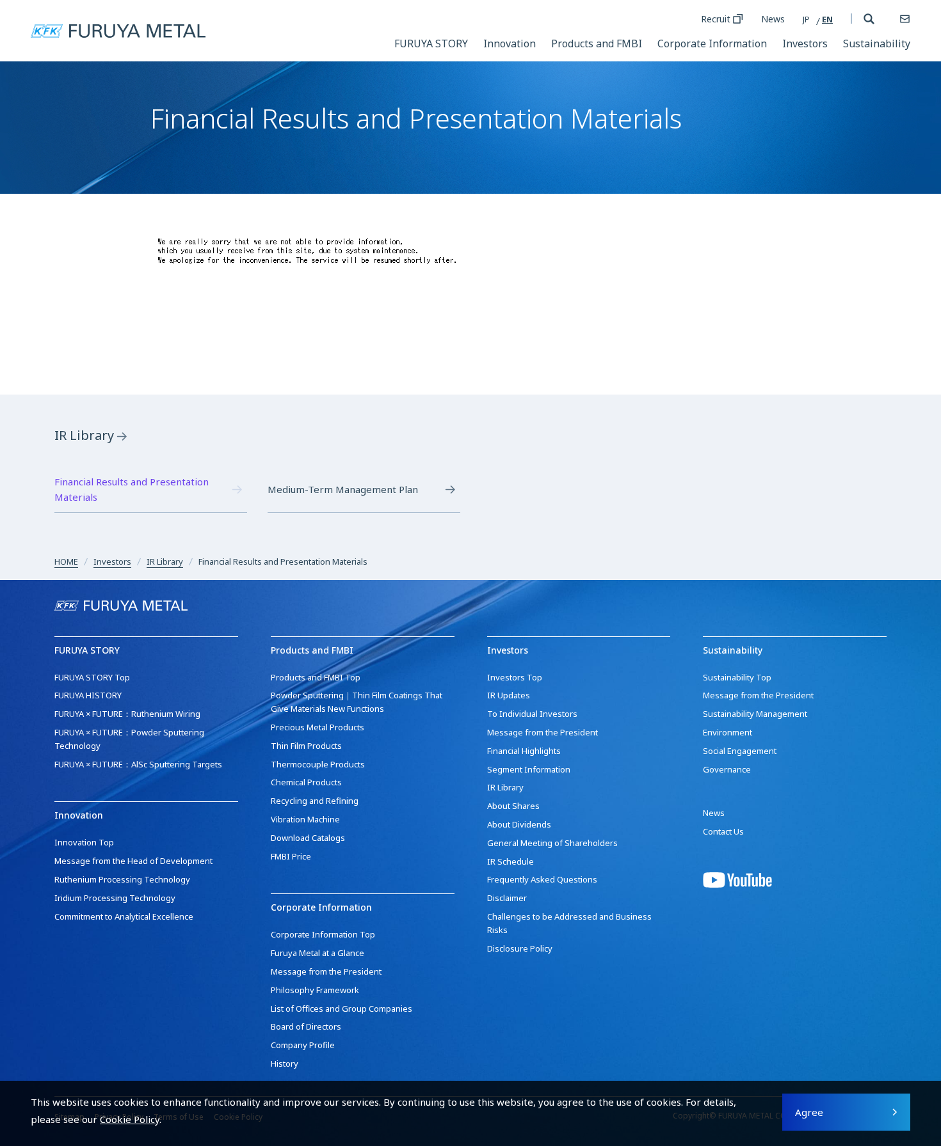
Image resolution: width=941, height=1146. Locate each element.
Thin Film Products (306, 745)
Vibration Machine (305, 819)
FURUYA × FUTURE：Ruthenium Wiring (127, 713)
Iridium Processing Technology (114, 898)
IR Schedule (510, 861)
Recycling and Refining (314, 800)
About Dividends (519, 824)
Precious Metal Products (317, 727)
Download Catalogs (308, 838)
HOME (66, 561)
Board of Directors (306, 1026)
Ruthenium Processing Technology (122, 879)
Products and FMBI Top (315, 677)
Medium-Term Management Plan (343, 489)
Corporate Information (712, 43)
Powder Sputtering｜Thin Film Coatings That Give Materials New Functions (356, 701)
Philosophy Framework (315, 990)
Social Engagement (739, 751)
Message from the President (326, 971)
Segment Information (528, 769)
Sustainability (876, 43)
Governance (727, 769)
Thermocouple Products (318, 764)
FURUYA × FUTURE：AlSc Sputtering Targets (138, 764)
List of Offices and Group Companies (341, 1008)
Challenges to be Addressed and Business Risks (569, 923)
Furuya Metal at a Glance (317, 953)
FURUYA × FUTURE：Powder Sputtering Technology (129, 738)
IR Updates (508, 695)
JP (806, 19)
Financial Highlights (524, 751)
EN (827, 19)
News (773, 19)
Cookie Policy (129, 1119)
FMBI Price (291, 856)
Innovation (509, 43)
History (284, 1063)
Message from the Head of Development (133, 861)
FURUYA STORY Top (92, 677)
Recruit (715, 19)
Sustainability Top (737, 677)
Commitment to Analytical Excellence (123, 916)
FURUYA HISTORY (88, 695)
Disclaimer (507, 898)
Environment (727, 732)
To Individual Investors (532, 713)
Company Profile (303, 1045)
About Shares (513, 806)
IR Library (84, 435)
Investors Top (514, 677)
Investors (805, 43)
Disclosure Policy (519, 948)
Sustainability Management (755, 713)
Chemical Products (306, 782)
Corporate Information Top (323, 934)
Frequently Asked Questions (542, 879)
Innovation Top (84, 842)
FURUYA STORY (431, 43)
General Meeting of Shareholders (552, 843)
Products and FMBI (596, 43)
